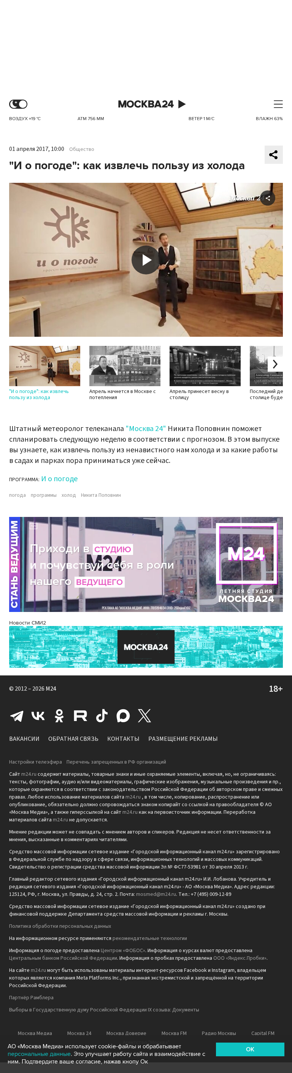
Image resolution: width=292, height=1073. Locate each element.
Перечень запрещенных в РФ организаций (116, 762)
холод (69, 495)
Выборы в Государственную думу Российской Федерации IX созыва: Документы (104, 1010)
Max (123, 715)
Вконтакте (38, 715)
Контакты (123, 739)
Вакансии (24, 739)
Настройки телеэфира (35, 762)
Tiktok (102, 715)
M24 (51, 689)
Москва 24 (146, 104)
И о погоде (59, 479)
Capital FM (263, 1033)
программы (44, 495)
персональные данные (39, 1054)
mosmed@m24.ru (156, 894)
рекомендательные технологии (150, 938)
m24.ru (28, 774)
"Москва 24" (145, 428)
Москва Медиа (35, 1033)
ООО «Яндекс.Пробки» (240, 958)
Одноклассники (59, 715)
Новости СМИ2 (27, 623)
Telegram (16, 715)
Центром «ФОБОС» (123, 950)
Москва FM (174, 1033)
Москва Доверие (126, 1033)
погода (17, 495)
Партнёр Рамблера (31, 998)
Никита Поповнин (101, 495)
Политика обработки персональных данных (60, 926)
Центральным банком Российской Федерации (63, 958)
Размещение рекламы (183, 739)
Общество (81, 149)
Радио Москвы (219, 1033)
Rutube (80, 715)
